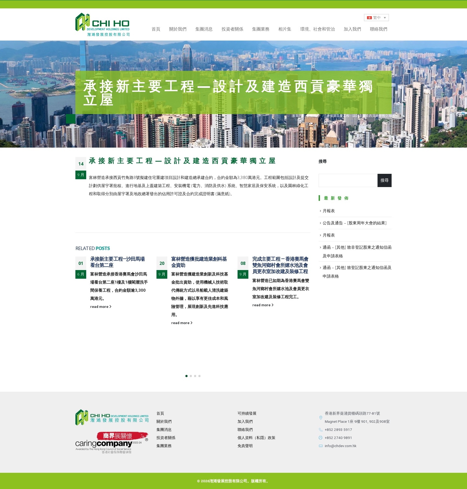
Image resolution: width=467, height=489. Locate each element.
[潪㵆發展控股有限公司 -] (102, 24)
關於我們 (164, 421)
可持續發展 (247, 413)
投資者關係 (165, 437)
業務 (168, 445)
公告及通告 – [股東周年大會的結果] (354, 222)
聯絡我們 (378, 29)
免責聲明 (245, 445)
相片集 (284, 29)
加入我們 (352, 29)
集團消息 (204, 29)
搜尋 (323, 161)
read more (99, 306)
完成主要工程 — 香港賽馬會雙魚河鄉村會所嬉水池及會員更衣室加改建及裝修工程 (280, 265)
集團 (160, 445)
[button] (186, 376)
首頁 (156, 29)
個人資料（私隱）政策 (256, 437)
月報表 (329, 210)
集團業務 (260, 29)
